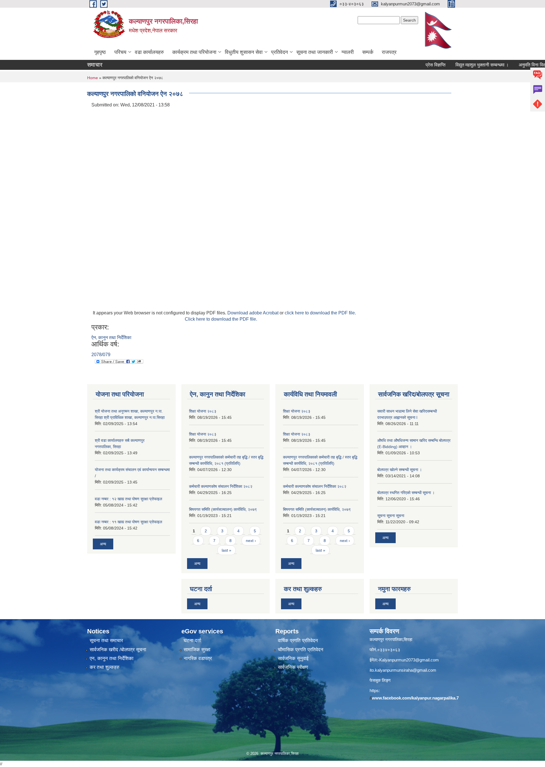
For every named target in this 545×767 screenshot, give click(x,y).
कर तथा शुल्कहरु (105, 667)
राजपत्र (389, 52)
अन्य (103, 544)
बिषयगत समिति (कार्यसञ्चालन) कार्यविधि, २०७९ (223, 509)
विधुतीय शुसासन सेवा (244, 52)
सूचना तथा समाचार (106, 640)
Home (92, 77)
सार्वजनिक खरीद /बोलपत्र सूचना (118, 649)
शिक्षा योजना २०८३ (202, 411)
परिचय (120, 52)
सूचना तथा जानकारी (314, 52)
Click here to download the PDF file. (221, 319)
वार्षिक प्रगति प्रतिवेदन (298, 640)
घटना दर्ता (192, 640)
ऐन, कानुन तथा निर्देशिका (111, 337)
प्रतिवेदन (279, 52)
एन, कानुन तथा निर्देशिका (111, 658)
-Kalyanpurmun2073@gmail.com (408, 659)
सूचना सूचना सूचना (390, 515)
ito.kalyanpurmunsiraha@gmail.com (403, 670)
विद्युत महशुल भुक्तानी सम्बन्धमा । (467, 64)
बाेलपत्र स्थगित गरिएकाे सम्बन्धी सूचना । (406, 492)
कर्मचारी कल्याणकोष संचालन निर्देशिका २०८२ (220, 486)
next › (251, 540)
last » (226, 550)
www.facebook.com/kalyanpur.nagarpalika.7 (415, 697)
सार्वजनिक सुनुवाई (293, 658)
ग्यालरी (347, 52)
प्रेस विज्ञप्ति (421, 64)
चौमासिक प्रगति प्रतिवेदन (300, 649)
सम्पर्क (367, 52)
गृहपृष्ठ (100, 52)
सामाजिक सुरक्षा (197, 649)
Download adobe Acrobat (253, 312)
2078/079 (100, 354)
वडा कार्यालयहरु (149, 52)
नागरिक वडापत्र (198, 658)
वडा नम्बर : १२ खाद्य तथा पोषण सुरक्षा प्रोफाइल (128, 499)
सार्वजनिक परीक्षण (293, 667)
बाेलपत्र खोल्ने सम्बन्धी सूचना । (399, 469)
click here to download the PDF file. (320, 312)
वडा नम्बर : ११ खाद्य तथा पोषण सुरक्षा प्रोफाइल (128, 522)
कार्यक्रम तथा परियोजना (194, 52)
